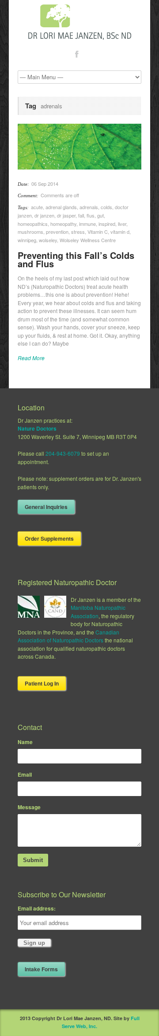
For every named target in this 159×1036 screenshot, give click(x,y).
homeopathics (33, 223)
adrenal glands (61, 206)
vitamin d (119, 231)
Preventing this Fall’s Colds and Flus (76, 259)
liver (122, 223)
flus (91, 215)
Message (29, 807)
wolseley (48, 239)
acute (37, 206)
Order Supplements (49, 538)
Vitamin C (97, 231)
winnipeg (27, 239)
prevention (57, 231)
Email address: (37, 908)
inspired (106, 223)
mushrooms (30, 231)
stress (78, 231)
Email (25, 774)
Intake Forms (41, 969)
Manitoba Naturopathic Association (98, 611)
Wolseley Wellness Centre (88, 239)
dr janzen (44, 215)
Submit (33, 860)
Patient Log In (42, 683)
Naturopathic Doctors (78, 640)
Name (25, 742)
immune (87, 223)
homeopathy (63, 223)
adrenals (89, 206)
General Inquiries (46, 507)
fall (81, 215)
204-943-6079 (62, 453)
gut (100, 215)
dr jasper (66, 215)
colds (106, 206)
